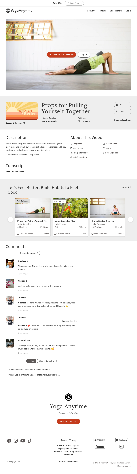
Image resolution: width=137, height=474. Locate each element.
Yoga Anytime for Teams (68, 448)
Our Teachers (116, 10)
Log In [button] (84, 54)
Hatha (108, 148)
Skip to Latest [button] (29, 253)
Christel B (22, 280)
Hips (106, 152)
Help (65, 440)
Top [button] (32, 361)
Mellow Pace (111, 143)
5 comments (85, 121)
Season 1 (10, 123)
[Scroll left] (10, 219)
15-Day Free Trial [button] (68, 421)
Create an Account (31, 374)
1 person (65, 321)
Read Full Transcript (15, 171)
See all (125, 187)
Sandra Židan (24, 340)
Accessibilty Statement (68, 461)
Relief (75, 157)
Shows (103, 10)
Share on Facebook (122, 120)
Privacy (60, 445)
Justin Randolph (49, 121)
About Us (91, 10)
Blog (73, 440)
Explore (76, 445)
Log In (128, 10)
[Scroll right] (130, 219)
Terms (68, 445)
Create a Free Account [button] (61, 54)
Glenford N (23, 261)
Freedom (83, 157)
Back (117, 152)
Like (120, 104)
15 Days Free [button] (73, 3)
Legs (112, 152)
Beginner (78, 143)
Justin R (22, 297)
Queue (120, 111)
